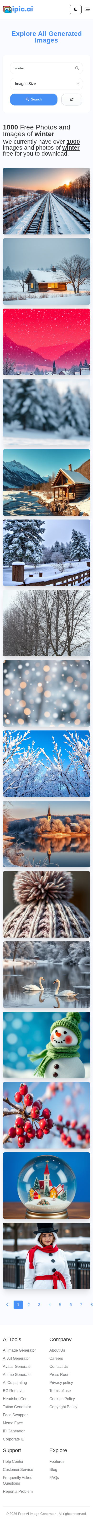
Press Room (59, 1375)
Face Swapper (15, 1415)
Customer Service (18, 1470)
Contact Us (58, 1366)
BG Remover (14, 1391)
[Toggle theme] (76, 9)
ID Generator (14, 1431)
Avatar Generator (17, 1366)
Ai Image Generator (19, 1350)
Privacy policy (61, 1383)
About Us (57, 1350)
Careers (56, 1358)
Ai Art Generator (16, 1358)
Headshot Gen (15, 1399)
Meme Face (13, 1423)
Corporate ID (14, 1439)
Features (56, 1461)
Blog (53, 1470)
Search (36, 99)
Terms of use (60, 1391)
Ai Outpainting (15, 1383)
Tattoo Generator (17, 1407)
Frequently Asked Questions (17, 1480)
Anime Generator (17, 1375)
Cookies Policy (62, 1399)
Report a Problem (18, 1491)
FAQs (54, 1478)
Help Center (13, 1461)
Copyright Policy (63, 1407)
